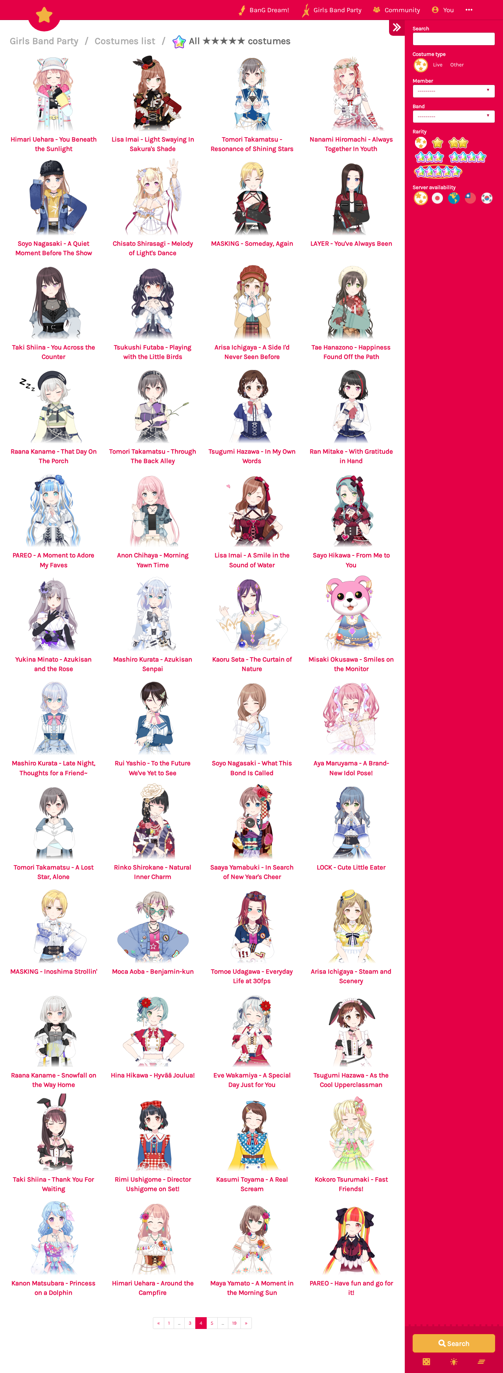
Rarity (419, 131)
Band (419, 106)
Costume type (429, 54)
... (179, 1323)
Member (423, 81)
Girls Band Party (45, 40)
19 (234, 1323)
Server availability (434, 187)
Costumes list (126, 40)
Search (421, 28)
